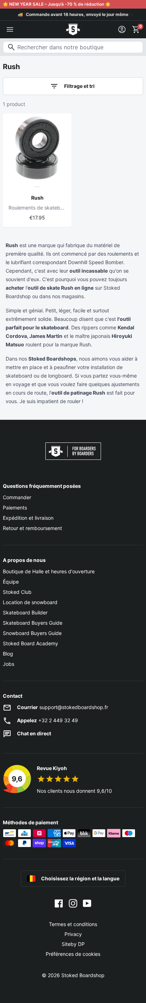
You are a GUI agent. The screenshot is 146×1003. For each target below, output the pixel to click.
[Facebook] (59, 903)
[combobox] (73, 47)
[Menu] (10, 29)
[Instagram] (73, 903)
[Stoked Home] (73, 29)
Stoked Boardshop (83, 975)
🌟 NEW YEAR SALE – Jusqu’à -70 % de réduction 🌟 (57, 4)
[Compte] (122, 29)
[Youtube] (87, 903)
